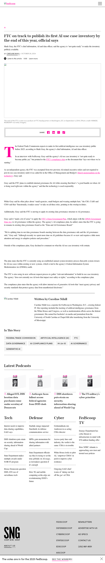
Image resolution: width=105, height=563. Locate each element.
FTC (76, 337)
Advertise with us (87, 528)
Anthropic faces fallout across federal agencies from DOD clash (38, 399)
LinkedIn (89, 552)
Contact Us (84, 540)
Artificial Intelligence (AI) (55, 337)
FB (79, 552)
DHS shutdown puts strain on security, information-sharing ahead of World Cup (65, 400)
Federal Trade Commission (20, 337)
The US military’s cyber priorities (89, 395)
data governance (15, 343)
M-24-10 (62, 343)
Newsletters (85, 521)
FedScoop (61, 521)
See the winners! (62, 559)
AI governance (79, 343)
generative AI (13, 349)
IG (93, 552)
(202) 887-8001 (85, 546)
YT (98, 552)
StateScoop (62, 540)
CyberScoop (63, 534)
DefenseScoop (64, 528)
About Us (9, 545)
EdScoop (61, 546)
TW (84, 552)
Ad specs (83, 534)
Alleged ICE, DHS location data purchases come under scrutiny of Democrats (14, 400)
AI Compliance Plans (41, 343)
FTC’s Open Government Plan (54, 218)
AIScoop (60, 552)
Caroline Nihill (13, 54)
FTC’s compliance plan (55, 159)
